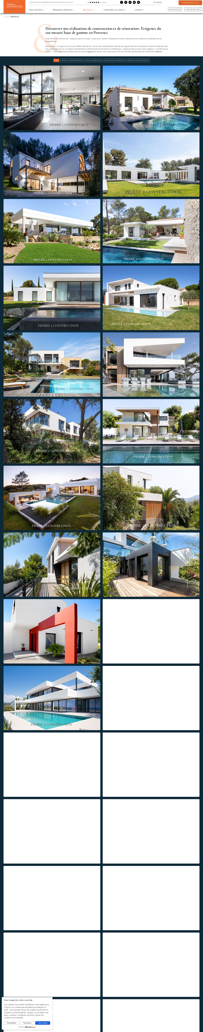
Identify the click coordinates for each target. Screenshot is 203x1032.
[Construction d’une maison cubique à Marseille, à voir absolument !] (52, 600)
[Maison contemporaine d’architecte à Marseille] (52, 867)
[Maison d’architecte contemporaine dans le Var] (52, 667)
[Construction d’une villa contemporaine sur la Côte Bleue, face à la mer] (151, 334)
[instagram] (125, 2)
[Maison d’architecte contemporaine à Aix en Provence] (52, 467)
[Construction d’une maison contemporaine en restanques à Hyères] (151, 1000)
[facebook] (121, 2)
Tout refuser (27, 1023)
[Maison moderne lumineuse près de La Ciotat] (151, 667)
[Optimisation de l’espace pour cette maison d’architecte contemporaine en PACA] (52, 934)
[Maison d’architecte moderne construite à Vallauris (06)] (52, 200)
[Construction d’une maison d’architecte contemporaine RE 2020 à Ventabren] (52, 67)
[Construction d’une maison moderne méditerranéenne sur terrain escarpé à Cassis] (52, 133)
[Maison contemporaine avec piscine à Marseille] (151, 534)
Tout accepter (42, 1023)
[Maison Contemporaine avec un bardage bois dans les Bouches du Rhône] (52, 734)
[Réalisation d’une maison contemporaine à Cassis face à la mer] (151, 734)
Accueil (6, 17)
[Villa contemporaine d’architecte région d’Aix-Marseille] (151, 934)
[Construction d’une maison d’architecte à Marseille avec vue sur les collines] (52, 800)
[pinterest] (130, 2)
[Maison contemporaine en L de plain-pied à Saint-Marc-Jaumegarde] (151, 200)
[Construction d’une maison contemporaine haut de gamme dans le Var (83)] (151, 267)
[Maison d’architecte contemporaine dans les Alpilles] (52, 400)
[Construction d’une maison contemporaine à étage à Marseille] (151, 800)
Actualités (157, 2)
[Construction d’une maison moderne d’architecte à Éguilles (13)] (151, 67)
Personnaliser (11, 1023)
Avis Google (103, 2)
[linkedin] (138, 2)
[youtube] (134, 2)
